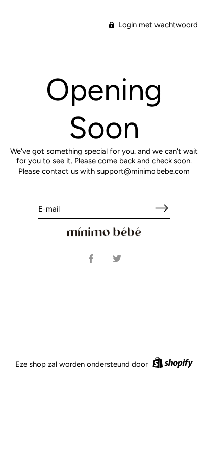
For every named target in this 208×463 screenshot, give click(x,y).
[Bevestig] (161, 208)
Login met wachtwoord (157, 24)
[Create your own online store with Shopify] (171, 364)
